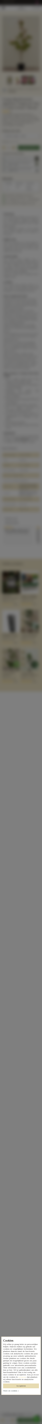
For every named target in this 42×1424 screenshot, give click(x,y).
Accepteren (21, 1386)
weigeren (22, 1377)
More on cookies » (11, 1391)
